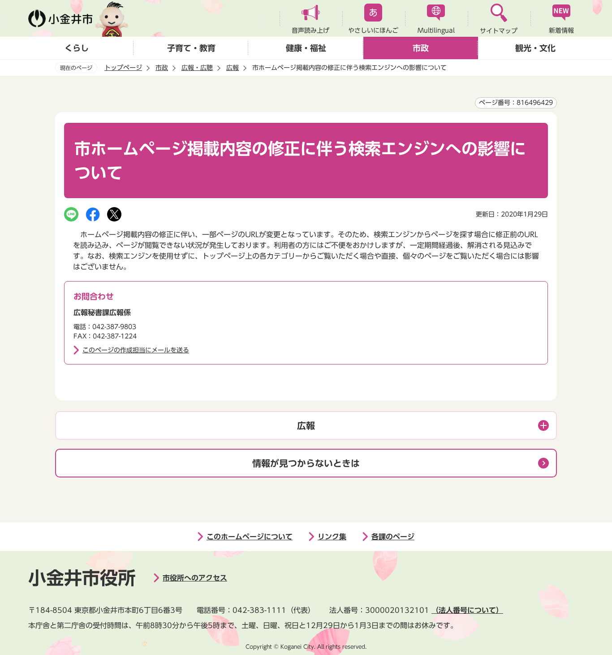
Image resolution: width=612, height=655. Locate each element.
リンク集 (332, 536)
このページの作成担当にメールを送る (135, 350)
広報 (232, 68)
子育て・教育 (191, 48)
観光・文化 (535, 48)
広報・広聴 (197, 68)
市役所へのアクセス (195, 577)
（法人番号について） (467, 610)
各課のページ (392, 536)
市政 (421, 48)
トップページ (123, 68)
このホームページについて (250, 536)
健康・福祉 (306, 48)
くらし (77, 48)
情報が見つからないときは (306, 463)
